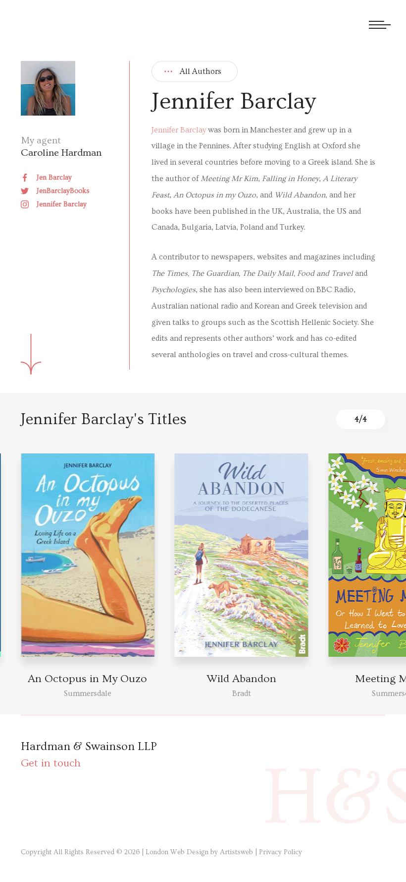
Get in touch (51, 763)
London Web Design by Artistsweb (199, 852)
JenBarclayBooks (63, 191)
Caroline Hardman (61, 152)
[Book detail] (241, 555)
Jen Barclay (54, 178)
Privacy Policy (280, 852)
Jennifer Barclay (62, 204)
